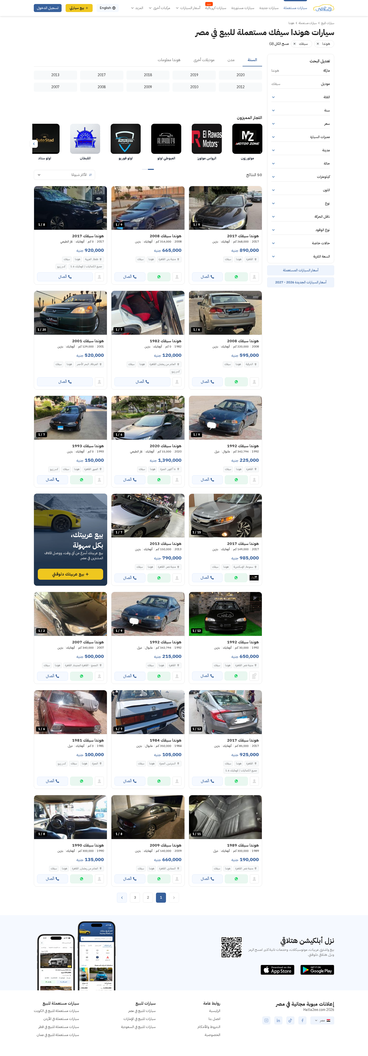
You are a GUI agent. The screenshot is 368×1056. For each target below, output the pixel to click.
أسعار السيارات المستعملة (300, 270)
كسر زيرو (61, 266)
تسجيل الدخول (48, 8)
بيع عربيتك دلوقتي (68, 574)
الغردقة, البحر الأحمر (87, 364)
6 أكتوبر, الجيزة (168, 469)
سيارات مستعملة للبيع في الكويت (56, 1010)
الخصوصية (212, 1034)
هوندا (238, 259)
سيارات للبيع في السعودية (138, 1026)
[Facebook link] (302, 1020)
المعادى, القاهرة (167, 868)
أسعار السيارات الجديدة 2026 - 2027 (300, 282)
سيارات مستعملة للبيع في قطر (59, 1026)
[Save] (195, 192)
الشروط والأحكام (209, 1026)
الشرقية (249, 364)
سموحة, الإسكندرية (243, 567)
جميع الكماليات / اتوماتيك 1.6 (86, 266)
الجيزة (95, 763)
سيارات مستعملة (295, 8)
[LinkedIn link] (278, 1020)
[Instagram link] (266, 1020)
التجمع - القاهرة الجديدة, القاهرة (81, 665)
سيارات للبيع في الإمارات (139, 1018)
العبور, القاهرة (91, 469)
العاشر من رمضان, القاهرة (163, 364)
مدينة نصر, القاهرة (167, 567)
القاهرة (249, 259)
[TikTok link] (290, 1020)
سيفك (228, 259)
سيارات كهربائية (215, 8)
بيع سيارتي (77, 8)
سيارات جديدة (269, 8)
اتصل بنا (214, 1018)
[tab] (252, 60)
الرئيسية (214, 1010)
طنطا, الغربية (91, 259)
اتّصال (205, 276)
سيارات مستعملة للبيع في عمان (58, 1034)
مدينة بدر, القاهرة (167, 259)
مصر (322, 1020)
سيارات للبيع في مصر (142, 1010)
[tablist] (148, 60)
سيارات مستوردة (242, 8)
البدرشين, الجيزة (167, 763)
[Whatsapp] (236, 276)
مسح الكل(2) (279, 43)
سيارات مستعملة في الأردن (61, 1018)
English (105, 8)
